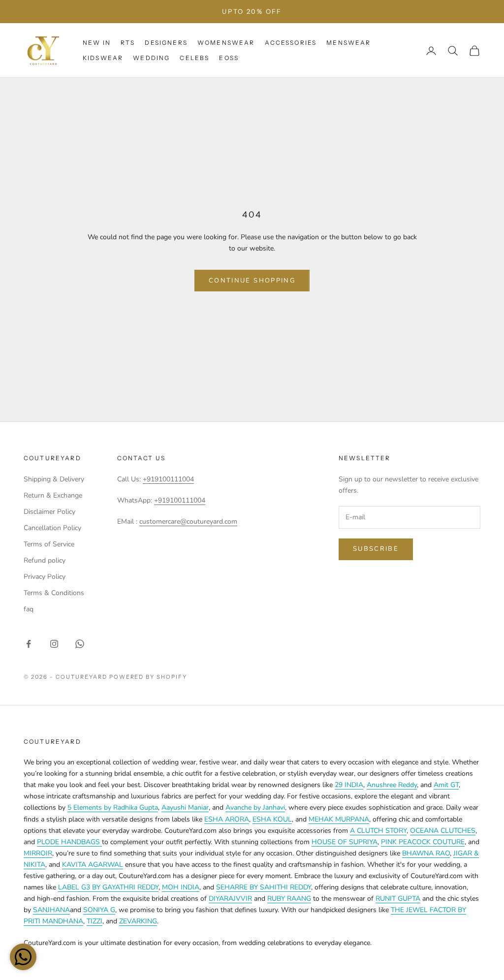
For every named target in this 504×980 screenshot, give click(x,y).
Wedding (151, 58)
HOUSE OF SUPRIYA (345, 842)
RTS (128, 42)
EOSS (229, 58)
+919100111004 (168, 479)
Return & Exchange (53, 495)
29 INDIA (349, 785)
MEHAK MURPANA (339, 819)
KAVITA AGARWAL (92, 864)
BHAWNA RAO (426, 853)
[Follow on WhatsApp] (80, 644)
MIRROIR (38, 853)
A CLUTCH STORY (378, 830)
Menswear (348, 42)
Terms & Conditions (54, 593)
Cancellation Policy (52, 528)
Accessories (291, 42)
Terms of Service (49, 544)
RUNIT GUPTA (398, 898)
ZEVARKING (138, 921)
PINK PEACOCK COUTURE (423, 842)
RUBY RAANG (289, 898)
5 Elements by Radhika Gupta (112, 807)
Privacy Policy (44, 576)
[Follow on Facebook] (28, 644)
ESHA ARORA (226, 819)
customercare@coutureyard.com (188, 521)
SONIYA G (99, 910)
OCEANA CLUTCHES (442, 830)
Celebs (194, 58)
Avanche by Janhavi (255, 807)
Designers (166, 42)
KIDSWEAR (103, 58)
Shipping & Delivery (54, 479)
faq (28, 609)
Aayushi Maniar (185, 807)
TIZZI (94, 921)
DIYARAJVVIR (230, 898)
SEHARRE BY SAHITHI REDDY (263, 887)
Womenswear (226, 42)
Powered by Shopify (148, 676)
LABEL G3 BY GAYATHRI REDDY (108, 887)
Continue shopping (252, 280)
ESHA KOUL (272, 819)
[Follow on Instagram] (54, 644)
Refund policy (44, 560)
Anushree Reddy (392, 785)
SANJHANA (51, 910)
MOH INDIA (180, 887)
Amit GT (446, 785)
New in (97, 42)
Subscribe (376, 548)
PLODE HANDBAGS (69, 842)
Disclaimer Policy (49, 511)
